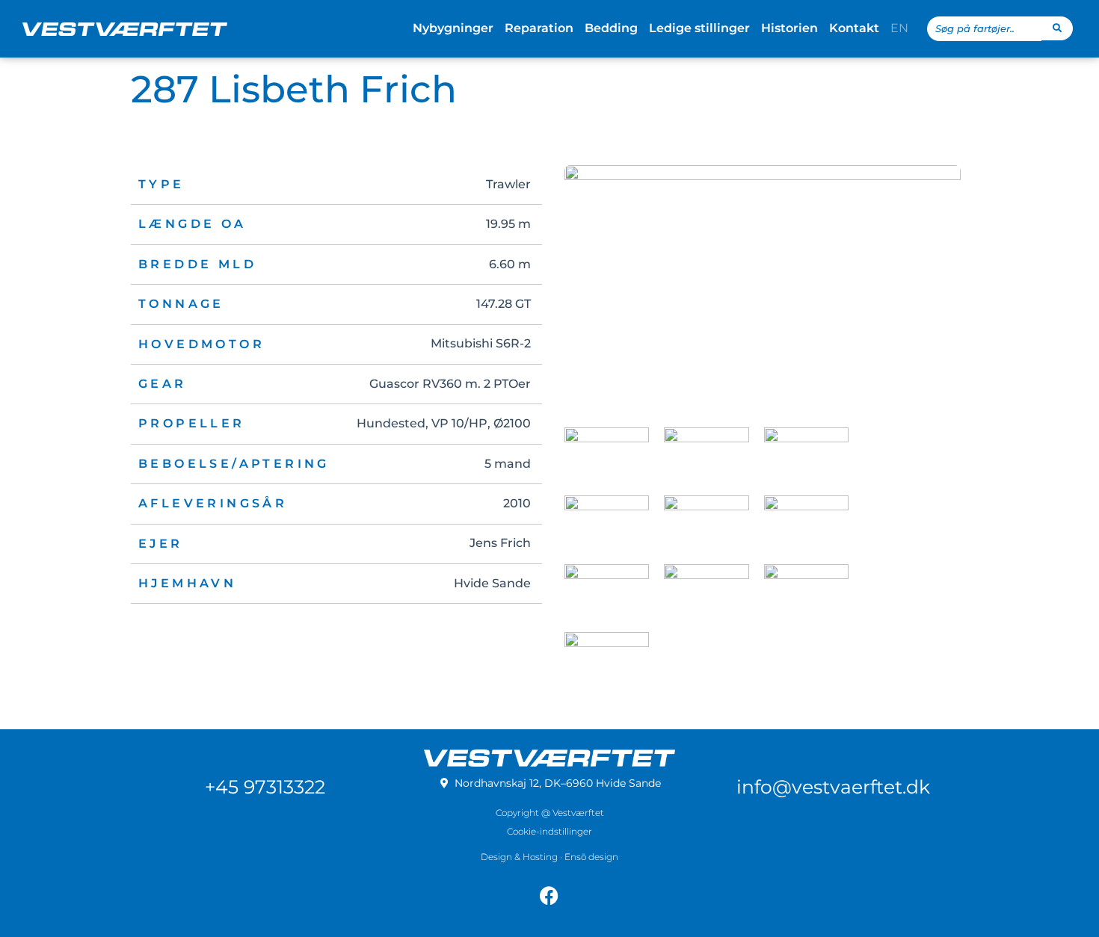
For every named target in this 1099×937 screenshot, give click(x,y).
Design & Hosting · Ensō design (549, 856)
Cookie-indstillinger (549, 831)
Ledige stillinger (699, 28)
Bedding (611, 28)
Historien (789, 28)
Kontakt (854, 28)
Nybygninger (453, 28)
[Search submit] (1057, 28)
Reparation (539, 28)
